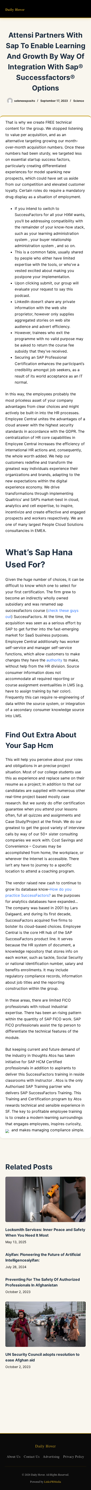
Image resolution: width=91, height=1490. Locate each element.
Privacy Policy (73, 1456)
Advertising (51, 1456)
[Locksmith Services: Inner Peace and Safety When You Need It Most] (45, 1199)
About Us (13, 1456)
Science (78, 100)
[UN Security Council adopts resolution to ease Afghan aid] (45, 1324)
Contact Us (31, 1456)
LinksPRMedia (52, 1481)
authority (54, 660)
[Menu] (83, 9)
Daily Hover (15, 9)
